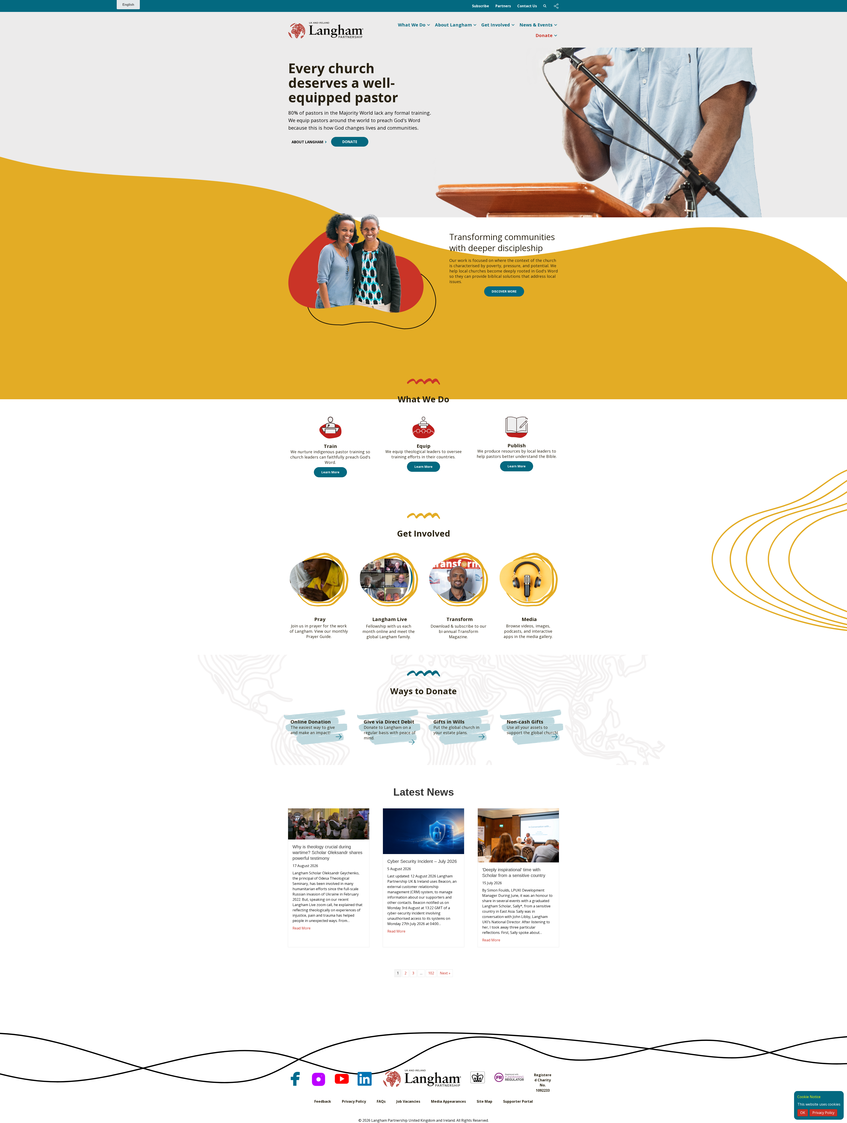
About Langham (453, 25)
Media (529, 619)
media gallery (539, 636)
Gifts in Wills (449, 721)
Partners (503, 6)
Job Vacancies (408, 1101)
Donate (544, 35)
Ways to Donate (423, 691)
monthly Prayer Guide (327, 634)
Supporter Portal (518, 1101)
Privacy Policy (354, 1101)
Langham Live (389, 619)
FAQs (381, 1101)
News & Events (536, 25)
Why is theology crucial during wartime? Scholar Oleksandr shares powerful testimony (327, 852)
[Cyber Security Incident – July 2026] (423, 830)
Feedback (322, 1101)
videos (527, 626)
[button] (556, 6)
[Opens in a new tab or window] (295, 1078)
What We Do (411, 25)
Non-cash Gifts (525, 721)
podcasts (512, 631)
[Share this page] (556, 6)
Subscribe (480, 6)
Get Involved (495, 25)
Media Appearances (448, 1101)
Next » (445, 973)
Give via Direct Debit (389, 721)
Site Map (484, 1101)
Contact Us (527, 6)
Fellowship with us (383, 626)
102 (431, 973)
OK (802, 1112)
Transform (459, 619)
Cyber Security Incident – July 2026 (422, 861)
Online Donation (310, 721)
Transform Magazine (463, 634)
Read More (301, 928)
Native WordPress (544, 6)
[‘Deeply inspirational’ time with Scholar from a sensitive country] (518, 835)
